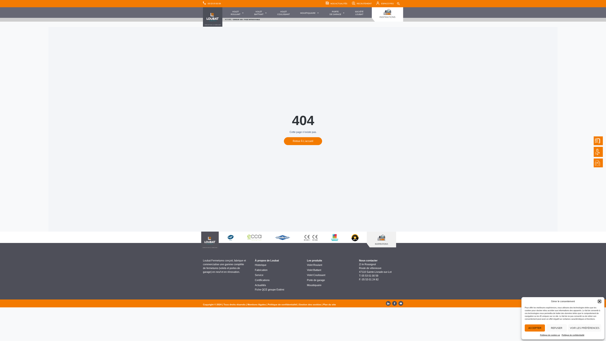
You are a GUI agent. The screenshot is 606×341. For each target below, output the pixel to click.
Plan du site (329, 304)
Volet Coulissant (316, 275)
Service (259, 275)
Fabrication (261, 270)
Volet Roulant (314, 265)
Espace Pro (387, 3)
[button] (599, 301)
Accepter (534, 328)
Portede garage (335, 12)
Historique (260, 265)
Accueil (228, 19)
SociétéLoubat (359, 12)
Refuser (556, 328)
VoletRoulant (235, 12)
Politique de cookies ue (550, 335)
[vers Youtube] (400, 303)
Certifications (262, 280)
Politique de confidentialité (573, 335)
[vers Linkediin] (388, 303)
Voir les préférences (584, 328)
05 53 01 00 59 (214, 3)
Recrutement (364, 3)
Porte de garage (316, 280)
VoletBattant (258, 12)
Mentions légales (256, 304)
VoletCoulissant (283, 12)
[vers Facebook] (394, 303)
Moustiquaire (307, 13)
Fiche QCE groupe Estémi (269, 289)
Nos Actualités (338, 3)
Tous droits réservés (234, 304)
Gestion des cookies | (311, 304)
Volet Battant (314, 270)
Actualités (260, 285)
